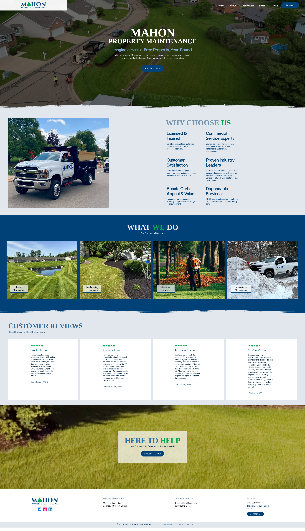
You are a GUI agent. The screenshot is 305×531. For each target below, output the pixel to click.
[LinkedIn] (50, 509)
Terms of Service (185, 524)
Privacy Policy (167, 524)
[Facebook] (39, 509)
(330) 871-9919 (253, 503)
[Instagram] (45, 509)
